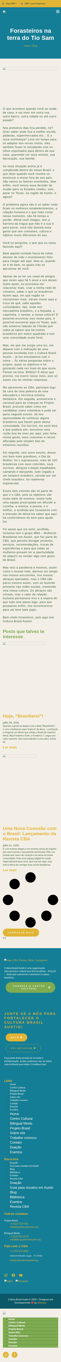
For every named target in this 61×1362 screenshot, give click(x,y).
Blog (34, 46)
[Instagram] (5, 1275)
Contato (14, 1103)
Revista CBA (16, 1179)
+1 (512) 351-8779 (19, 1236)
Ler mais (10, 747)
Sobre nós (15, 1097)
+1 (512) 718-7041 (19, 1223)
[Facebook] (13, 1275)
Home (13, 1084)
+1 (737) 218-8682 (19, 1251)
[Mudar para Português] (23, 1281)
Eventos (14, 1110)
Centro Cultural (17, 1087)
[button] (21, 933)
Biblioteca (15, 1172)
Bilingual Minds (18, 1091)
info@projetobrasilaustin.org (24, 1227)
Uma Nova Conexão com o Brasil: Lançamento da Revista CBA (29, 833)
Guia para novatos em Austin (24, 1166)
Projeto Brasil (17, 1094)
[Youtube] (20, 1275)
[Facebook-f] (15, 1355)
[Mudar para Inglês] (10, 1281)
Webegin (41, 1303)
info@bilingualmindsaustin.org (25, 1239)
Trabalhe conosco (19, 1100)
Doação (14, 1106)
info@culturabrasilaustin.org (24, 1260)
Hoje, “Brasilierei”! (23, 716)
